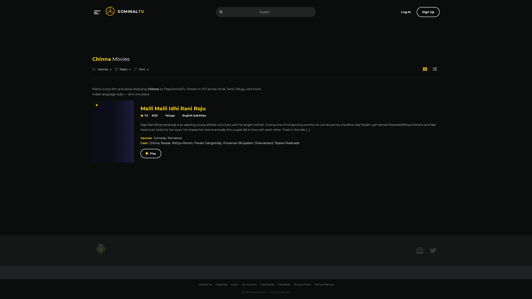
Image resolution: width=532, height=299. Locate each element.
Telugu (170, 115)
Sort (142, 69)
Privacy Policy (302, 284)
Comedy (160, 138)
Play (153, 153)
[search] (221, 12)
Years (123, 69)
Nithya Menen (182, 143)
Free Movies (267, 284)
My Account (249, 284)
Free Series (284, 284)
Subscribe (221, 284)
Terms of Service (324, 284)
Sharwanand (264, 143)
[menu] (97, 12)
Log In (234, 284)
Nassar (166, 143)
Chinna (154, 143)
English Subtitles (194, 115)
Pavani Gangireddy (208, 143)
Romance (174, 138)
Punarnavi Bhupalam (238, 143)
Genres (103, 69)
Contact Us (205, 284)
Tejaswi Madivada (286, 143)
